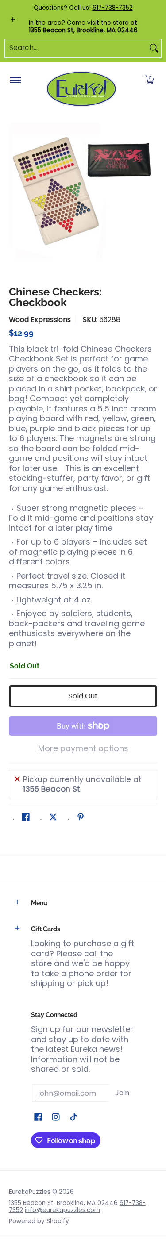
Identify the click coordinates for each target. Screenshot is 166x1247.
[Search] (154, 48)
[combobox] (76, 48)
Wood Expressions (40, 320)
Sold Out (83, 696)
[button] (149, 80)
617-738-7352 (113, 8)
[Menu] (15, 80)
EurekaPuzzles (29, 1192)
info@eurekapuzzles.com (62, 1210)
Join (122, 1093)
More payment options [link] (83, 749)
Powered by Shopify (39, 1221)
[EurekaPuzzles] (81, 89)
